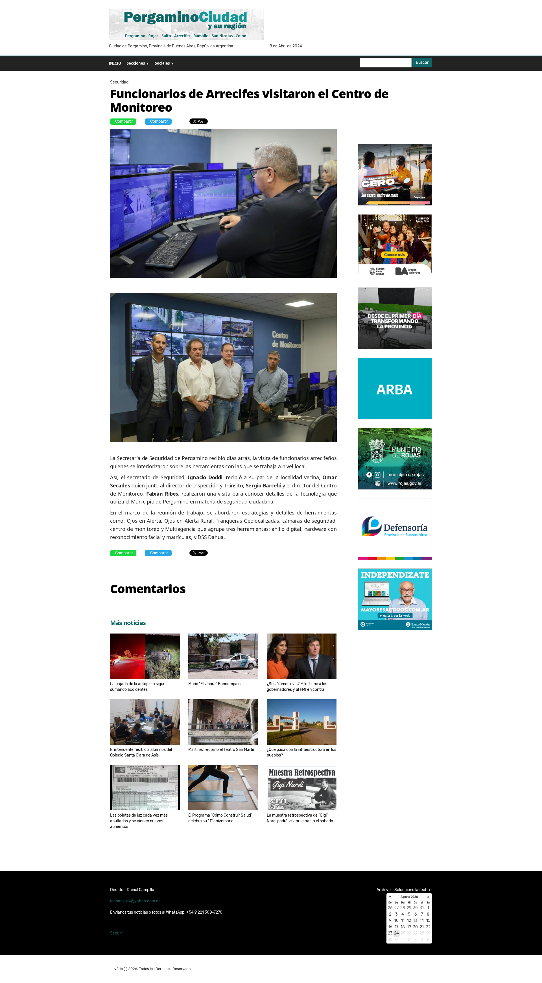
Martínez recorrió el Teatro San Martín (221, 749)
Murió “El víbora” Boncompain (214, 683)
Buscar (422, 62)
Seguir (116, 933)
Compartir (124, 121)
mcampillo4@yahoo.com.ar (135, 901)
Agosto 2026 (409, 897)
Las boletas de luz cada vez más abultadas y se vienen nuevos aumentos (139, 821)
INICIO (115, 63)
